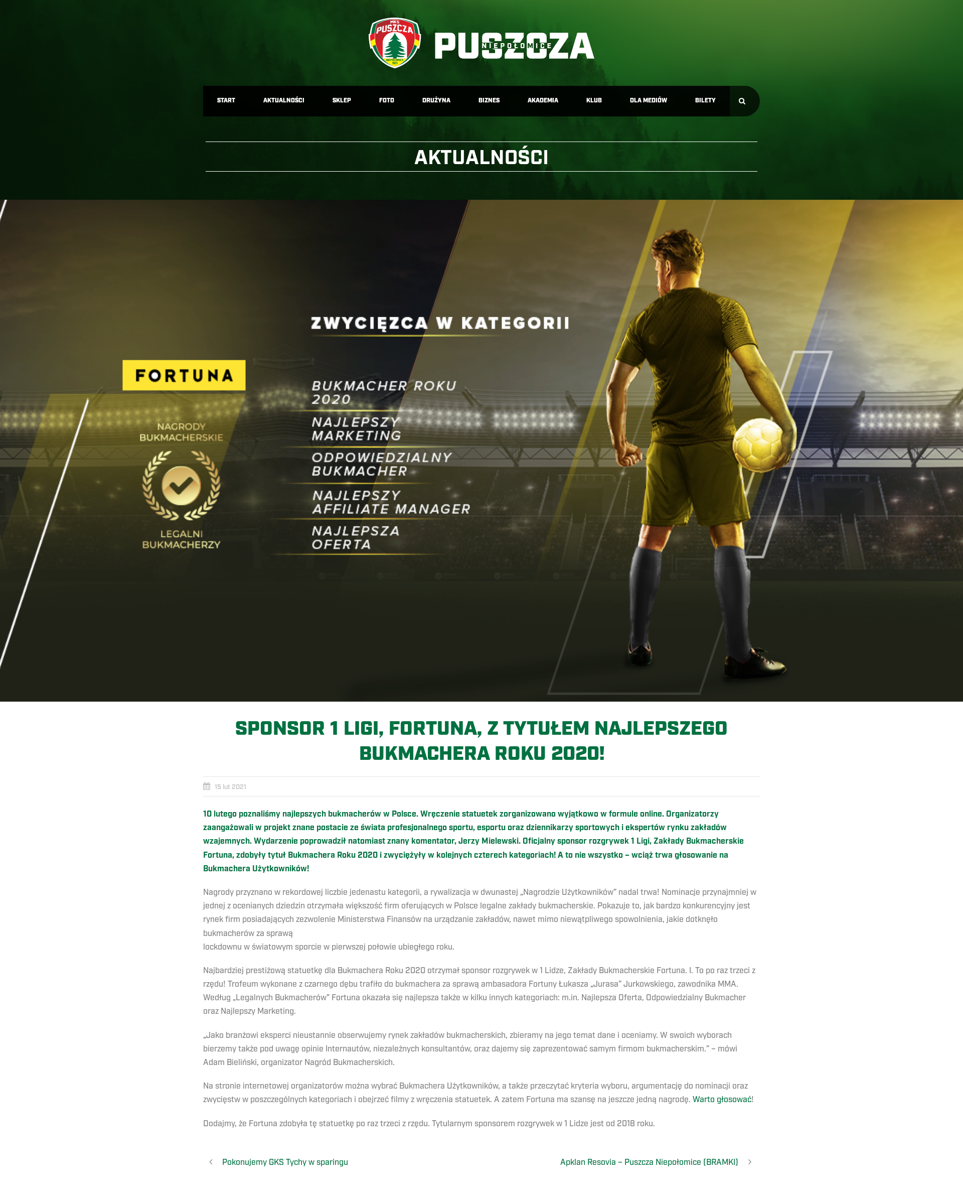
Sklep (342, 100)
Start (226, 100)
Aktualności (283, 100)
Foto (386, 100)
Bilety (705, 100)
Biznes (489, 100)
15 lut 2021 (230, 787)
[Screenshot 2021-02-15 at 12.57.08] (481, 451)
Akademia (543, 100)
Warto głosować (722, 1100)
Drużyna (436, 100)
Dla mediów (648, 100)
